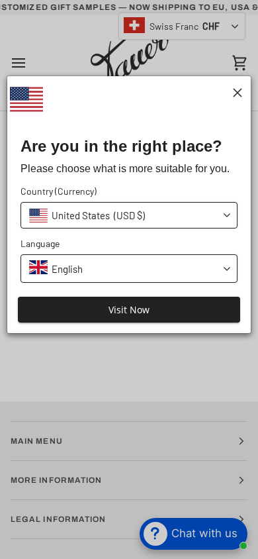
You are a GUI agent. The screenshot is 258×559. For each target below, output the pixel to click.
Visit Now (129, 309)
